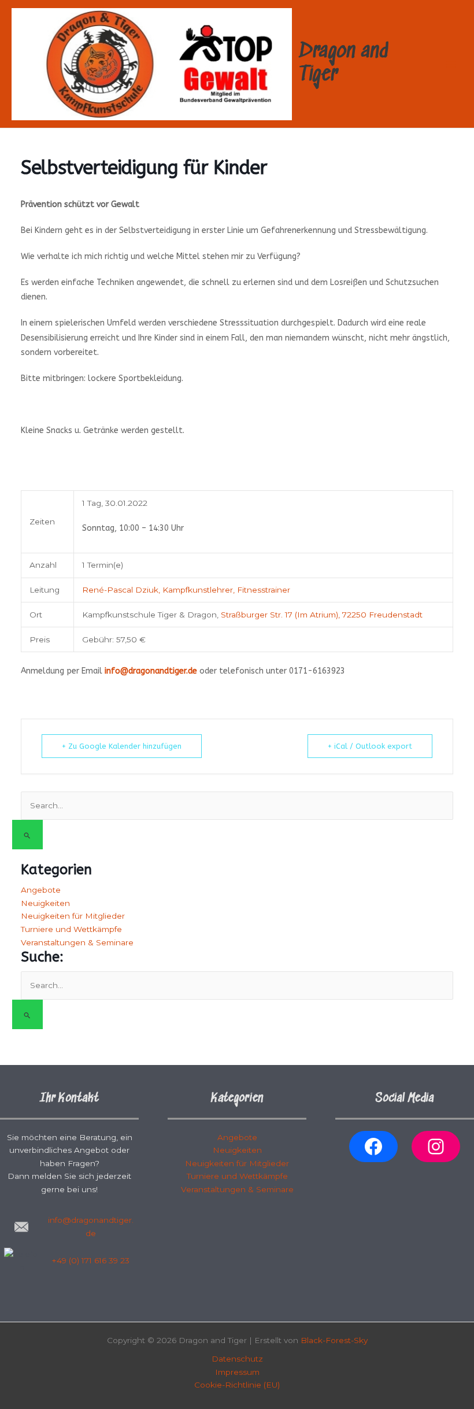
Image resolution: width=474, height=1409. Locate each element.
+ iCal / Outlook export (370, 746)
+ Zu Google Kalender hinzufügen (122, 746)
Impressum (237, 1372)
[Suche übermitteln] (27, 834)
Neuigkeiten (45, 903)
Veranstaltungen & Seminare (77, 942)
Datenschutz (237, 1358)
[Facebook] (373, 1146)
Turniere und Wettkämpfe (71, 929)
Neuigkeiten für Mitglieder (73, 915)
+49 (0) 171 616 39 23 (90, 1260)
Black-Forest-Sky (334, 1340)
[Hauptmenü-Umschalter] (451, 64)
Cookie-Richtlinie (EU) (237, 1384)
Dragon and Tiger (343, 63)
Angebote (41, 889)
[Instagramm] (436, 1146)
